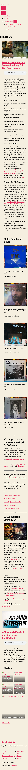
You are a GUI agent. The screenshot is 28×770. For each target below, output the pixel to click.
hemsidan (20, 467)
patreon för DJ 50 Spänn (16, 568)
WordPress (13, 765)
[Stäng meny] (3, 13)
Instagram (9, 478)
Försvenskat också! (10, 498)
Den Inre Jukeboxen (10, 505)
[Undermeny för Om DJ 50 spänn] (15, 21)
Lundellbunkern (9, 595)
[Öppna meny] (3, 8)
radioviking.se (14, 559)
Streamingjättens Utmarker (12, 502)
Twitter (15, 478)
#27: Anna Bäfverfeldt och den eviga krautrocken (13, 635)
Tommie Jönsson (17, 588)
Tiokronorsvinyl (9, 492)
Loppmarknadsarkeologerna (15, 594)
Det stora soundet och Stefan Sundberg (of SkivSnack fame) (13, 65)
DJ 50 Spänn (5, 4)
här (23, 177)
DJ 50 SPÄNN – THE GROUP (12, 495)
